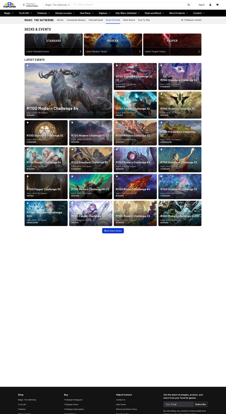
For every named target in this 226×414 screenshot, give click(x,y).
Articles (60, 20)
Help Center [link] (121, 404)
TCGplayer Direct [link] (71, 404)
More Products (177, 13)
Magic (7, 13)
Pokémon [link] (22, 409)
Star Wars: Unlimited (126, 13)
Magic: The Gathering (39, 20)
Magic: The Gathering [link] (27, 400)
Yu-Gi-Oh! (24, 13)
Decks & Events (113, 20)
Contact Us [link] (120, 400)
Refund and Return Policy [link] (126, 409)
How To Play (144, 20)
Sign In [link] (202, 5)
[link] (9, 4)
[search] (129, 4)
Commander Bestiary (76, 20)
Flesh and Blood (153, 13)
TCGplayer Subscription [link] (74, 409)
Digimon (103, 13)
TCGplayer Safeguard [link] (73, 400)
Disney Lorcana (63, 13)
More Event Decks (113, 231)
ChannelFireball (96, 20)
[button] (188, 4)
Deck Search (129, 20)
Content (197, 13)
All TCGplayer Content (191, 20)
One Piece (85, 13)
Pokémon (42, 13)
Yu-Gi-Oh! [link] (22, 404)
